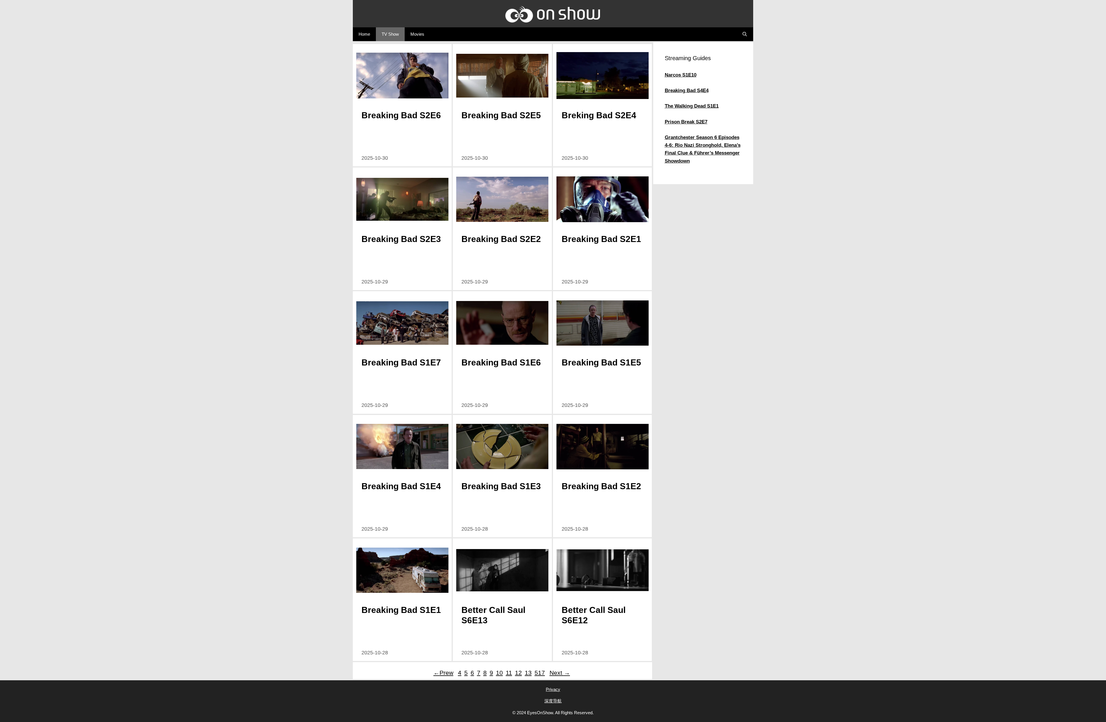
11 (509, 672)
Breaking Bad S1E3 (501, 486)
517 (540, 672)
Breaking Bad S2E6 (401, 115)
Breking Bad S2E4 (599, 115)
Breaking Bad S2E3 (401, 239)
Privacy (553, 689)
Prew (443, 672)
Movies (417, 34)
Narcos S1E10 (680, 75)
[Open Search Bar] (744, 34)
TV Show (390, 34)
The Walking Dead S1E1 (692, 106)
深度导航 (553, 700)
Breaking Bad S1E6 (501, 362)
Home (364, 34)
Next (560, 672)
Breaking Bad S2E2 (501, 239)
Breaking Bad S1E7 (401, 362)
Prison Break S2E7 (686, 122)
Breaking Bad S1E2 (601, 486)
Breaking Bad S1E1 (401, 610)
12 (518, 672)
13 (528, 672)
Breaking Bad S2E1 (601, 239)
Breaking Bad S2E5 (501, 115)
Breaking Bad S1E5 (601, 362)
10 (499, 672)
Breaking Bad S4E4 (687, 90)
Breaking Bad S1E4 (401, 486)
